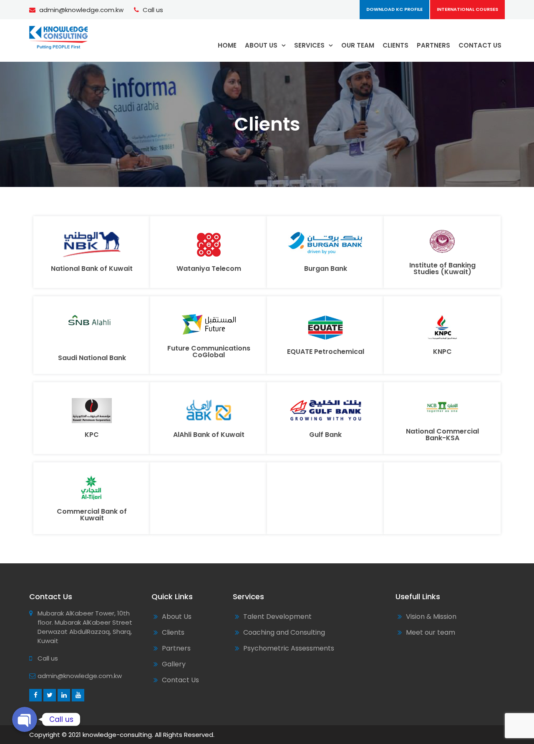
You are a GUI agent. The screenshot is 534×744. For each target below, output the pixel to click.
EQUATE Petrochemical (325, 351)
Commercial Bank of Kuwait (92, 515)
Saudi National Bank (92, 358)
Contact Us (180, 680)
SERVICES (309, 45)
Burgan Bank (325, 268)
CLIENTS (395, 45)
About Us (176, 616)
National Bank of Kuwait (92, 268)
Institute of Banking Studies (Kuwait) (442, 268)
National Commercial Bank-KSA (442, 434)
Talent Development (277, 616)
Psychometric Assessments (288, 648)
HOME (227, 45)
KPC (92, 434)
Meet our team (430, 632)
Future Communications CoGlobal (208, 351)
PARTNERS (433, 45)
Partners (176, 648)
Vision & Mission (431, 616)
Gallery (174, 664)
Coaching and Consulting (284, 632)
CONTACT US (479, 45)
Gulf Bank (325, 434)
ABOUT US (261, 45)
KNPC (442, 351)
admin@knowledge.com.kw (81, 9)
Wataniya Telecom (208, 268)
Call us (153, 9)
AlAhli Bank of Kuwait (208, 434)
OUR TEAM (357, 45)
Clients (173, 632)
